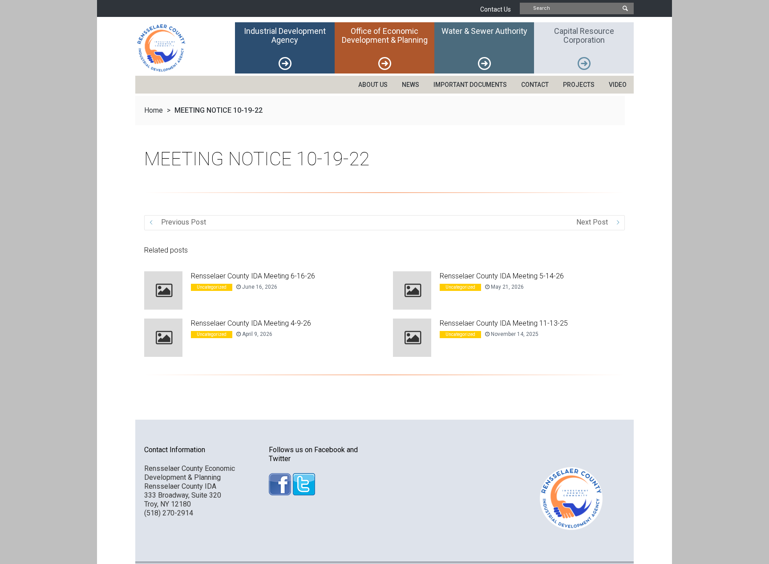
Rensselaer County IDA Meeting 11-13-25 (504, 323)
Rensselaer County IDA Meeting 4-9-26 (251, 323)
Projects (579, 84)
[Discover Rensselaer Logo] (185, 48)
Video (618, 84)
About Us (373, 84)
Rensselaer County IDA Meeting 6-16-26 (253, 276)
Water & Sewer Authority (484, 31)
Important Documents (470, 84)
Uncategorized (212, 287)
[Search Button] (624, 9)
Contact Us (495, 9)
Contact (535, 84)
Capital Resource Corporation (584, 35)
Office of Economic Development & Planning (385, 35)
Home (153, 110)
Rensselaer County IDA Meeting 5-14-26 (502, 276)
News (410, 84)
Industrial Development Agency (285, 35)
